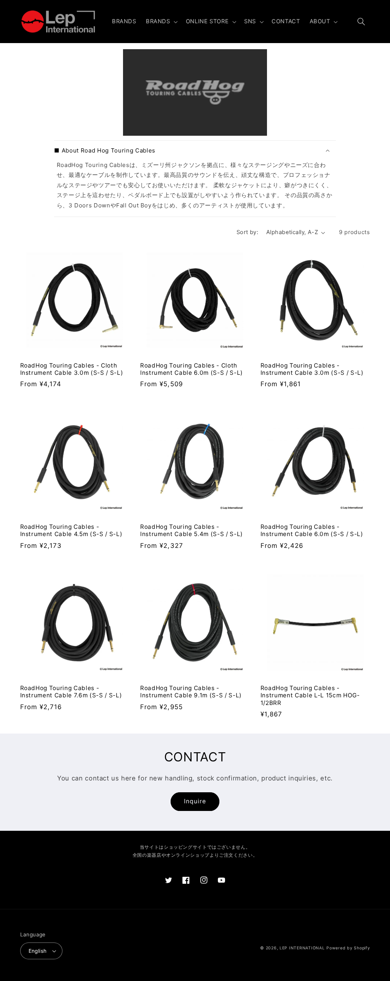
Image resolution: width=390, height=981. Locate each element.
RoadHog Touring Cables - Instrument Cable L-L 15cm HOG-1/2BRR (310, 695)
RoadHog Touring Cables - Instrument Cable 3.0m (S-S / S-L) (312, 369)
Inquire (195, 801)
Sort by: (247, 232)
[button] (161, 21)
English (38, 951)
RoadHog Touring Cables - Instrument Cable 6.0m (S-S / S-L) (312, 530)
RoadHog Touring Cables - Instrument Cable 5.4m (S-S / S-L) (191, 530)
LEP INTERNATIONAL (302, 948)
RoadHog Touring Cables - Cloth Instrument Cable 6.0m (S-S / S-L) (191, 369)
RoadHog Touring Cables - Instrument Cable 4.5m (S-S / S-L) (71, 530)
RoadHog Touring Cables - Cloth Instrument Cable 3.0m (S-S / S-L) (71, 369)
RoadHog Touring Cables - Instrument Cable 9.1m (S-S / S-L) (191, 691)
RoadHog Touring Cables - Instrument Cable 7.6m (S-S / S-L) (71, 691)
